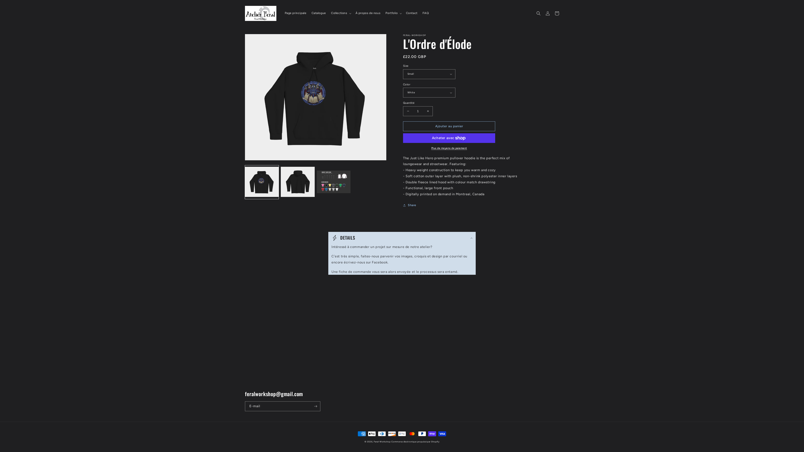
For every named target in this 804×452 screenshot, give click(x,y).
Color (406, 84)
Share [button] (412, 205)
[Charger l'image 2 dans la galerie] (297, 182)
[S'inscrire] (315, 406)
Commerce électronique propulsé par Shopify (415, 441)
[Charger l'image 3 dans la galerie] (333, 182)
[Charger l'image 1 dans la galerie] (262, 182)
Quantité (408, 102)
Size (405, 65)
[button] (341, 13)
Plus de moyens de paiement (449, 148)
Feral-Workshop (382, 441)
